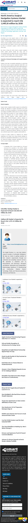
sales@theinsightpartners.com (11, 203)
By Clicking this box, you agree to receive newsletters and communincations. (11, 512)
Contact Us (5, 481)
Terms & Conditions (8, 483)
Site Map (5, 488)
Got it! (23, 518)
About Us (5, 478)
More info (19, 521)
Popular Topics (7, 384)
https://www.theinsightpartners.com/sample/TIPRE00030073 (13, 98)
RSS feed (5, 491)
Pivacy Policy (6, 486)
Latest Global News (8, 333)
